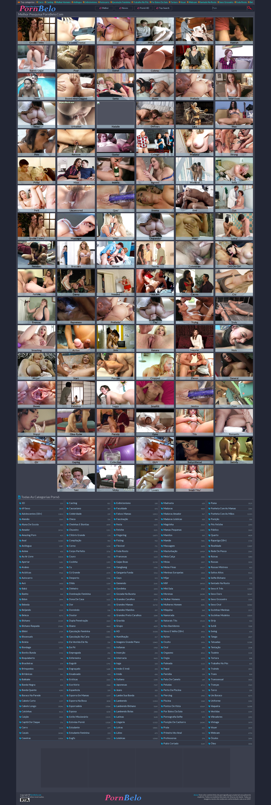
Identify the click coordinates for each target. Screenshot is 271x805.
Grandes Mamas (136, 604)
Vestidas (231, 711)
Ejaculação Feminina (121, 2)
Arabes (42, 567)
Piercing (184, 695)
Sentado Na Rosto (208, 2)
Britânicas (42, 674)
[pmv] (36, 142)
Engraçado (89, 668)
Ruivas (231, 556)
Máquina (184, 609)
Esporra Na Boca (89, 700)
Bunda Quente (42, 690)
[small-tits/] (194, 478)
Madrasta (184, 503)
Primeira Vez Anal (184, 732)
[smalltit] (155, 394)
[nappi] (36, 422)
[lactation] (194, 58)
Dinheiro (89, 588)
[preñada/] (115, 310)
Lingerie (136, 722)
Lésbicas (136, 738)
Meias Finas (184, 567)
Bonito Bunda (42, 652)
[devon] (194, 366)
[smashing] (36, 338)
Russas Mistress (231, 567)
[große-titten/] (36, 226)
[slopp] (115, 30)
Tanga (231, 636)
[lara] (194, 114)
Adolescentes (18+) (42, 513)
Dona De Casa (89, 599)
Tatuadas (231, 641)
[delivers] (155, 114)
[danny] (76, 282)
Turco (231, 690)
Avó (42, 583)
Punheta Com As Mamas (231, 508)
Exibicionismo (91, 2)
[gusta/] (115, 142)
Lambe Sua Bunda (136, 695)
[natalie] (115, 114)
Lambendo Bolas (136, 711)
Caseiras (42, 738)
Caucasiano (89, 508)
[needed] (115, 282)
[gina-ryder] (76, 422)
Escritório (89, 684)
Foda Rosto (241, 2)
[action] (76, 338)
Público (231, 529)
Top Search (164, 8)
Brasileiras (42, 663)
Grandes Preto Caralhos (136, 615)
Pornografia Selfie (184, 716)
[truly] (234, 310)
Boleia (42, 641)
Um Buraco (231, 695)
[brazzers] (76, 254)
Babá (42, 588)
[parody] (115, 422)
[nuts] (234, 338)
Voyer (183, 2)
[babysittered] (194, 450)
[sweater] (194, 338)
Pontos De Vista (184, 706)
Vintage (231, 722)
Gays (136, 577)
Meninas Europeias (184, 572)
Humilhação (136, 636)
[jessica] (194, 394)
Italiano (136, 679)
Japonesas (136, 684)
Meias (184, 561)
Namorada (184, 615)
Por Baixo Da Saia (159, 2)
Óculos (231, 738)
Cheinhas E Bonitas (89, 524)
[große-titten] (36, 30)
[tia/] (155, 310)
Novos (125, 8)
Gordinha (136, 588)
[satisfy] (234, 450)
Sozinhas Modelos (231, 615)
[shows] (36, 394)
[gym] (234, 394)
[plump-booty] (155, 30)
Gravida (136, 620)
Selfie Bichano (231, 577)
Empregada (89, 652)
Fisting (136, 540)
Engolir (89, 663)
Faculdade (136, 508)
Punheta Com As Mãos (231, 513)
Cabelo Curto (42, 700)
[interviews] (234, 86)
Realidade (231, 545)
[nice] (76, 170)
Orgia (184, 658)
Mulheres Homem (184, 604)
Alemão (42, 519)
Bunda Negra (42, 684)
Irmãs (136, 674)
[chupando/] (155, 226)
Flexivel (136, 545)
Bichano (42, 620)
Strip (231, 620)
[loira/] (234, 226)
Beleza (253, 2)
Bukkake (42, 679)
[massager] (76, 226)
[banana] (155, 338)
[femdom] (36, 254)
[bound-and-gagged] (76, 86)
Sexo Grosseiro (226, 2)
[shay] (234, 114)
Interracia (136, 658)
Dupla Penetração (89, 620)
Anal (42, 540)
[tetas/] (36, 114)
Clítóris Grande (89, 535)
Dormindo (89, 609)
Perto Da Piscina (184, 690)
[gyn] (234, 198)
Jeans (136, 690)
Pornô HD (144, 8)
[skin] (115, 338)
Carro (40, 2)
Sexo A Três (231, 588)
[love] (234, 58)
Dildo (89, 583)
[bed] (194, 198)
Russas (231, 561)
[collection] (115, 450)
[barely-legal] (36, 58)
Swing (231, 631)
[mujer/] (36, 366)
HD (136, 631)
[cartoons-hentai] (76, 30)
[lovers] (155, 478)
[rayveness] (76, 310)
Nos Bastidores (184, 625)
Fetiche (136, 529)
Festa (136, 524)
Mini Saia (184, 588)
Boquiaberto (42, 658)
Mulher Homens (63, 2)
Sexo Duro (231, 593)
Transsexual (231, 679)
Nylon (184, 636)
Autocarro (104, 2)
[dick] (155, 450)
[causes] (194, 282)
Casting (49, 2)
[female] (36, 282)
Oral (184, 647)
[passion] (115, 366)
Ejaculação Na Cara (89, 636)
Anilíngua (77, 2)
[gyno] (155, 422)
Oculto (184, 641)
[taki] (76, 478)
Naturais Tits (184, 620)
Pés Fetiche (231, 524)
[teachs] (155, 254)
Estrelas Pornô (89, 722)
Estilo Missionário (89, 716)
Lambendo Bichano (136, 706)
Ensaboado (89, 674)
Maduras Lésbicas (184, 519)
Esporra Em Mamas (89, 695)
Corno (89, 545)
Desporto (89, 577)
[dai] (194, 30)
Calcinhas (42, 711)
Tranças (231, 684)
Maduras (184, 508)
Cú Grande (89, 572)
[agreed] (155, 170)
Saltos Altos (231, 572)
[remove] (76, 142)
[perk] (36, 198)
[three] (36, 86)
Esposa (89, 711)
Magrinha (184, 524)
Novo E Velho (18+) (184, 631)
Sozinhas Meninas (231, 609)
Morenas (184, 593)
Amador (42, 529)
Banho (42, 593)
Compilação (89, 540)
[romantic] (234, 422)
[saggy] (115, 394)
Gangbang (136, 567)
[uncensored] (76, 198)
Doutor (89, 615)
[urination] (76, 114)
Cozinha (89, 561)
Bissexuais (42, 636)
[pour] (76, 58)
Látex (136, 732)
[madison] (194, 170)
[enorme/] (36, 310)
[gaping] (76, 450)
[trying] (194, 310)
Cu (89, 567)
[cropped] (155, 366)
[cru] (234, 282)
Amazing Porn (42, 535)
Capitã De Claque (42, 722)
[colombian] (194, 254)
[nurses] (115, 254)
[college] (155, 142)
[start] (76, 366)
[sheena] (155, 198)
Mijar (184, 577)
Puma (231, 503)
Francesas (136, 556)
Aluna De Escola (42, 524)
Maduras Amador (184, 513)
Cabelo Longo (42, 706)
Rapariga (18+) (231, 540)
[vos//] (115, 226)
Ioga (136, 663)
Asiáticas (42, 572)
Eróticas (89, 679)
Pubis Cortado (184, 743)
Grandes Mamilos (136, 609)
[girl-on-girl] (234, 254)
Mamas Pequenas (184, 529)
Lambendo (136, 700)
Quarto (231, 535)
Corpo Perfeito (89, 551)
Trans (231, 674)
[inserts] (115, 170)
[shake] (155, 86)
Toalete (231, 652)
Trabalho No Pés (140, 2)
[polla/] (36, 170)
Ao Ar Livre (42, 556)
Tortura (174, 2)
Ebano (89, 625)
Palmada (184, 663)
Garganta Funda (136, 572)
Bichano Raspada (42, 625)
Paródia (184, 674)
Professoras (184, 738)
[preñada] (194, 86)
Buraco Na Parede (42, 695)
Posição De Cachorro (184, 722)
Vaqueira (231, 706)
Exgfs (89, 738)
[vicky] (115, 478)
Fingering (136, 535)
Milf (184, 583)
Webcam (193, 2)
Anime (42, 551)
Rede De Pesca (231, 551)
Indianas (136, 647)
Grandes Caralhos (136, 599)
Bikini (42, 631)
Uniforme (231, 700)
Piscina (184, 700)
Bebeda (42, 604)
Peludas (184, 684)
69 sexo (42, 508)
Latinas (136, 716)
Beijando (42, 609)
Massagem (184, 545)
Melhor (105, 8)
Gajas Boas (136, 561)
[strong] (234, 142)
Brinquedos (42, 668)
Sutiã (231, 625)
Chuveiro (89, 529)
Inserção (136, 652)
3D (42, 503)
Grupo (136, 625)
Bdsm (42, 599)
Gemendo (136, 583)
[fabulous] (76, 394)
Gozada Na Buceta (136, 593)
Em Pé (89, 647)
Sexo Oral (231, 604)
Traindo (231, 668)
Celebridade (89, 513)
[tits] (194, 422)
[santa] (115, 86)
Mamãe (184, 540)
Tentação (231, 647)
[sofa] (234, 170)
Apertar (42, 561)
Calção (42, 716)
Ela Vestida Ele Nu (89, 641)
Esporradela (89, 706)
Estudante (89, 727)
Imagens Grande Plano (136, 641)
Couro (89, 556)
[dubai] (115, 58)
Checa (89, 519)
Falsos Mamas (136, 513)
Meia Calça (184, 556)
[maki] (194, 226)
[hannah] (234, 30)
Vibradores (231, 716)
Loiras (136, 727)
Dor (89, 604)
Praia (184, 727)
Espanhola (89, 690)
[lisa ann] (155, 282)
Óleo (231, 743)
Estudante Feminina (89, 732)
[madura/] (194, 142)
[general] (234, 366)
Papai (184, 668)
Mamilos (184, 535)
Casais (42, 732)
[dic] (36, 450)
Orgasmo (184, 652)
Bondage (42, 647)
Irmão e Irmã (136, 668)
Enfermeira (89, 658)
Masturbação (184, 551)
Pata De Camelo (184, 679)
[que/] (115, 198)
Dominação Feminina (89, 593)
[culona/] (155, 58)
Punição (231, 519)
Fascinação (136, 519)
